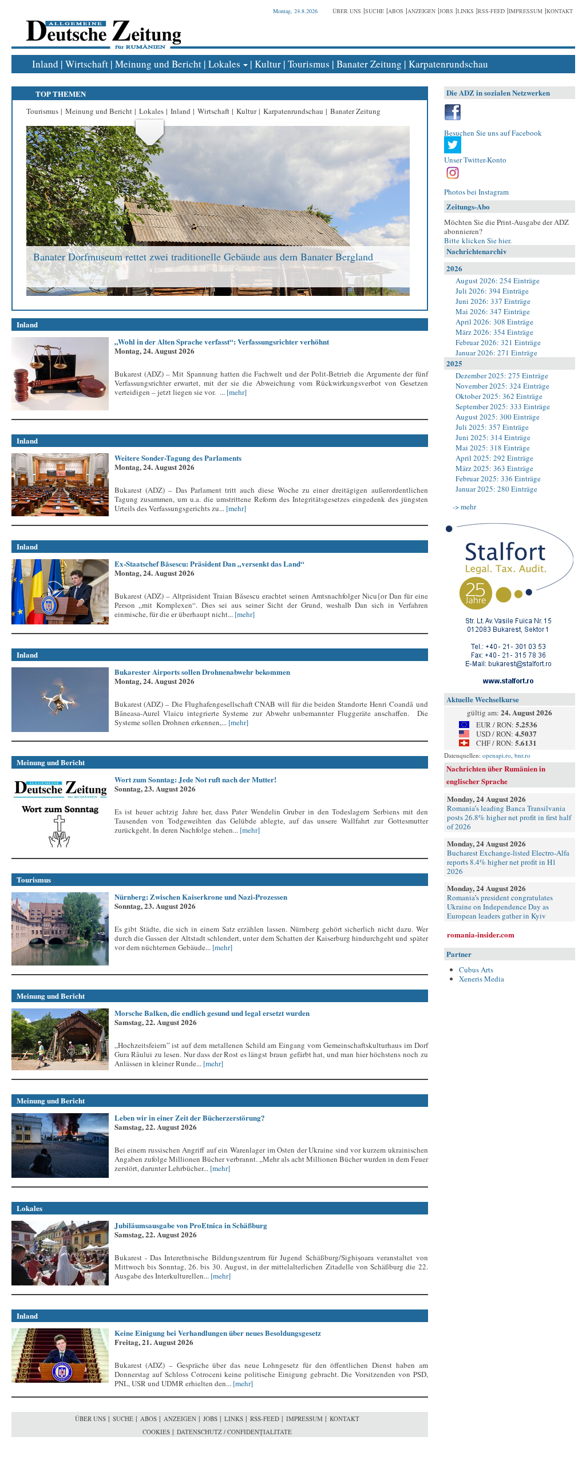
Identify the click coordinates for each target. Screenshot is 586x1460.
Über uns (346, 11)
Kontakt (560, 11)
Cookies (156, 1431)
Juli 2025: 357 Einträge (492, 427)
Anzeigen (421, 11)
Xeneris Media (481, 979)
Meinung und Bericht (158, 63)
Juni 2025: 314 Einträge (493, 437)
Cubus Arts (476, 969)
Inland (45, 63)
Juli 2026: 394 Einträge (492, 290)
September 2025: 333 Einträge (503, 406)
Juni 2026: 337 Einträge (493, 301)
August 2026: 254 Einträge (498, 280)
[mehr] (236, 392)
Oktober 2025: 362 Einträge (499, 396)
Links (465, 11)
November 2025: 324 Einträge (502, 385)
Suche (374, 11)
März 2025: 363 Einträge (494, 468)
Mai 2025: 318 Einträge (493, 447)
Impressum (526, 11)
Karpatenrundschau (448, 63)
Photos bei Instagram (476, 192)
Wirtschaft (86, 63)
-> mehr (464, 506)
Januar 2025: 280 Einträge (496, 488)
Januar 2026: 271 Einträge (496, 352)
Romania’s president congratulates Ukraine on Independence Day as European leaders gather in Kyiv (500, 906)
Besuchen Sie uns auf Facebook (493, 133)
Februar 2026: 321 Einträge (498, 342)
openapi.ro (496, 755)
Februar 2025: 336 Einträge (498, 478)
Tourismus (309, 63)
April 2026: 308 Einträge (494, 321)
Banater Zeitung (369, 63)
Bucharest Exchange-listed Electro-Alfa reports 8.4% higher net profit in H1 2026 (508, 862)
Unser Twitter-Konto (475, 160)
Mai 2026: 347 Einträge (493, 311)
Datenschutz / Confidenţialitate (234, 1431)
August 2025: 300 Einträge (498, 416)
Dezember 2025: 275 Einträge (502, 375)
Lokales (224, 63)
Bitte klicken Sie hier (477, 240)
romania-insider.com (480, 934)
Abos (395, 11)
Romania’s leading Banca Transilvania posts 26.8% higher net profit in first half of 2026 (509, 817)
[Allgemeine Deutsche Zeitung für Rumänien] (101, 26)
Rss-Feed (491, 11)
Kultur (268, 63)
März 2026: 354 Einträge (494, 332)
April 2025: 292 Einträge (494, 457)
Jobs (446, 11)
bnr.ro (522, 755)
